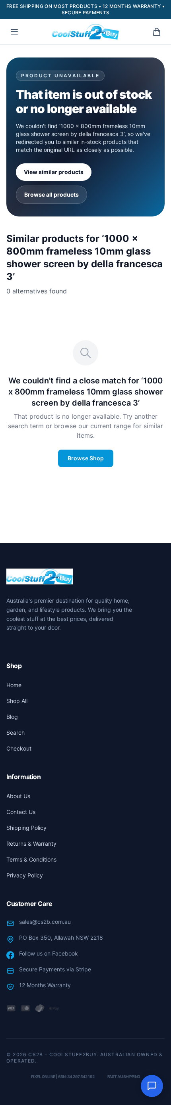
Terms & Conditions (31, 859)
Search (15, 732)
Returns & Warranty (31, 843)
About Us (18, 796)
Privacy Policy (24, 875)
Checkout (18, 748)
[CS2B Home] (85, 32)
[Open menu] (14, 32)
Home (13, 685)
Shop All (16, 700)
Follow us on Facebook (48, 953)
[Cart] (157, 32)
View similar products (54, 172)
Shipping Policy (26, 827)
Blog (12, 716)
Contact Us (20, 811)
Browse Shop (86, 458)
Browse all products (51, 194)
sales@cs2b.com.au (45, 921)
